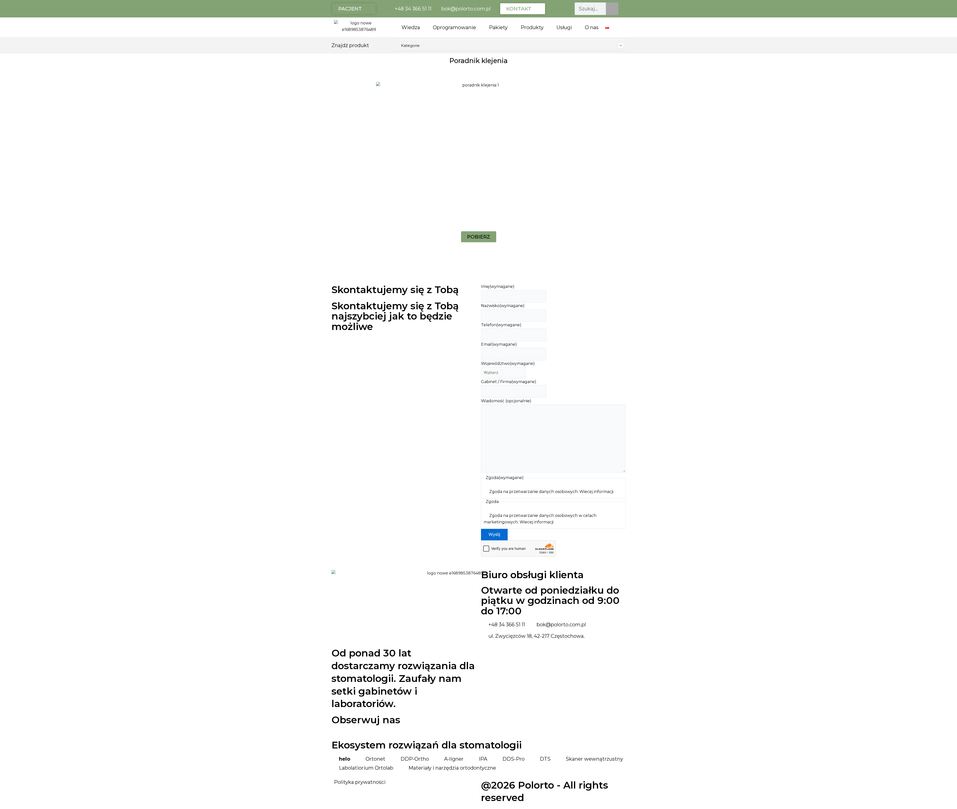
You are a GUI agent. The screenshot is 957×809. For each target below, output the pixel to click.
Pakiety (498, 27)
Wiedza (410, 27)
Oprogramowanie (454, 27)
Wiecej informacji (596, 491)
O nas (592, 27)
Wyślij (494, 534)
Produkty (532, 27)
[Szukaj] (612, 8)
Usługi (564, 27)
